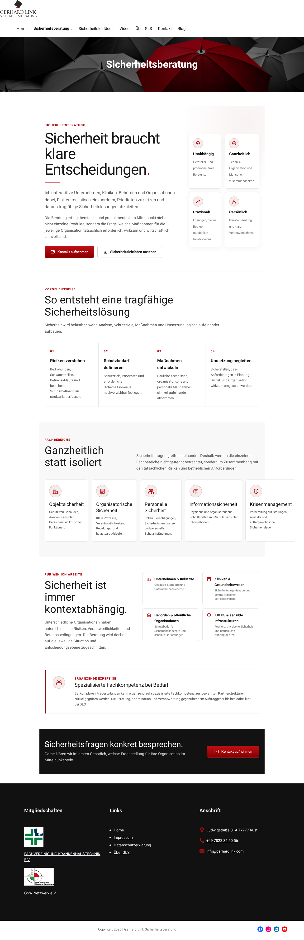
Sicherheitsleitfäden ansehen (133, 251)
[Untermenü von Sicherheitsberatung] (71, 29)
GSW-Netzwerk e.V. (40, 893)
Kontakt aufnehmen (72, 251)
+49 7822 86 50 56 (222, 841)
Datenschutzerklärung (132, 845)
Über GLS (122, 852)
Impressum (123, 837)
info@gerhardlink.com (225, 851)
